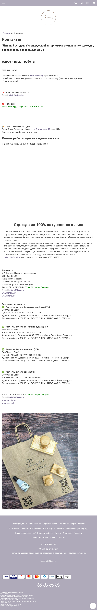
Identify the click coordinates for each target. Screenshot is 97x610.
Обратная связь (50, 524)
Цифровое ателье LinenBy (44, 537)
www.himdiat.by (9, 293)
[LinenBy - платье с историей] (48, 17)
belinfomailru (12, 257)
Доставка (67, 533)
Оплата (58, 533)
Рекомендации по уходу (77, 528)
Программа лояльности (19, 528)
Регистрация (18, 524)
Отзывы (61, 537)
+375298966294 (48, 544)
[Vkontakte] (51, 584)
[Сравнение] (88, 3)
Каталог (81, 524)
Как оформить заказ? (25, 533)
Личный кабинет (33, 524)
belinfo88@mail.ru (16, 95)
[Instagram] (39, 584)
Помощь (78, 533)
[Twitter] (57, 584)
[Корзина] (94, 3)
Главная (6, 33)
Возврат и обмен (45, 533)
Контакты (37, 528)
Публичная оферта (67, 524)
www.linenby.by (36, 75)
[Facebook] (45, 584)
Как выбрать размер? (53, 528)
